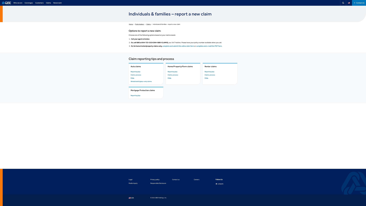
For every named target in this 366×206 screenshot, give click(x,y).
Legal (130, 179)
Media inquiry (133, 183)
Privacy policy (154, 179)
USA (132, 198)
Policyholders (139, 24)
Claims (48, 3)
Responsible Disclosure (158, 183)
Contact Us (360, 3)
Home (131, 24)
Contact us (176, 179)
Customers (39, 3)
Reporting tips (135, 72)
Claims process (136, 75)
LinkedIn (220, 184)
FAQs (132, 78)
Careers (196, 179)
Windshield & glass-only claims (141, 81)
